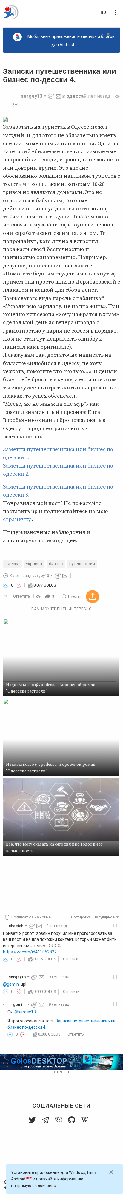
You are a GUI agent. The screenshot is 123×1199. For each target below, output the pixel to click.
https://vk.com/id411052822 (30, 952)
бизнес (56, 563)
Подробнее (61, 1072)
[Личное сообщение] (58, 96)
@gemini (11, 984)
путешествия (82, 563)
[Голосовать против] (18, 585)
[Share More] (92, 596)
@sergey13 (25, 1012)
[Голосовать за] (5, 585)
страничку (17, 519)
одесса (75, 96)
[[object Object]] (39, 596)
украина (34, 563)
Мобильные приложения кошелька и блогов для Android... (71, 40)
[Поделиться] (5, 596)
